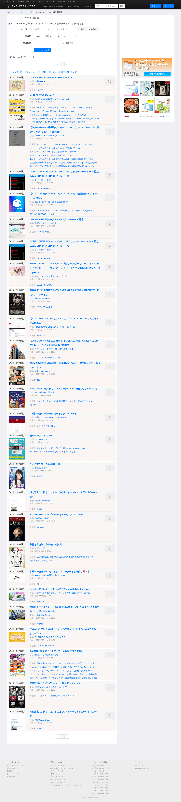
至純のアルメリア (59, 695)
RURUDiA (41, 335)
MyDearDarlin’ (61, 144)
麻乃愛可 (42, 214)
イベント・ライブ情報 (25, 12)
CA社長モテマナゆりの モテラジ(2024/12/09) (53, 413)
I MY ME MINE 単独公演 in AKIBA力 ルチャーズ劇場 (56, 219)
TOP (9, 12)
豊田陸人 (90, 557)
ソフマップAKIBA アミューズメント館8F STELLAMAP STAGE (62, 593)
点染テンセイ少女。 (46, 448)
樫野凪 (40, 476)
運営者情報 (11, 768)
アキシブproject (44, 357)
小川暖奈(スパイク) (46, 560)
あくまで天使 (73, 671)
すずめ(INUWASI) (57, 118)
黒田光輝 (49, 557)
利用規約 (10, 771)
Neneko (40, 601)
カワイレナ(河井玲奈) (87, 162)
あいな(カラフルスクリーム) (42, 159)
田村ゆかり (53, 774)
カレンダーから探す (88, 29)
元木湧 (65, 557)
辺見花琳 (48, 122)
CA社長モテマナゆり (46, 426)
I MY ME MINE (43, 232)
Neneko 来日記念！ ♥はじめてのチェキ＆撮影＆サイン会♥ (60, 589)
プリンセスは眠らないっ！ (41, 674)
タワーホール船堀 (43, 180)
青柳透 (40, 509)
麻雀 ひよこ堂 (41, 468)
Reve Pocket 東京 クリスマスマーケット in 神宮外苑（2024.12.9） (64, 388)
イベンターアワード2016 (100, 785)
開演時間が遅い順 (69, 72)
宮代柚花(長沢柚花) (58, 166)
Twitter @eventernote (141, 768)
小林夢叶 (72, 210)
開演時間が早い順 (51, 72)
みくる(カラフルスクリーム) (66, 151)
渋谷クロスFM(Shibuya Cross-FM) (50, 417)
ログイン (168, 6)
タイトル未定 (46, 111)
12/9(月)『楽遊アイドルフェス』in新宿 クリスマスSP (57, 651)
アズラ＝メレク (44, 695)
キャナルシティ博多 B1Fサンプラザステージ (55, 276)
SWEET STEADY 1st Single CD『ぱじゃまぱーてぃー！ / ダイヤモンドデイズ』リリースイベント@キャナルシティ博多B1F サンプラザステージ (65, 268)
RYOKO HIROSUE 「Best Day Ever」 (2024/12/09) (56, 514)
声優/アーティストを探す (58, 765)
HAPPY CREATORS (46, 646)
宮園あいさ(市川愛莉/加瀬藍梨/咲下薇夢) (69, 678)
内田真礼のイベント (56, 776)
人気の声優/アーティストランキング (62, 768)
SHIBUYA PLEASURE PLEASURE (50, 637)
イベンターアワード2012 (100, 774)
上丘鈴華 (63, 210)
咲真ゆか (92, 159)
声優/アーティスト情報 (53, 6)
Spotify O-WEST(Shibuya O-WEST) (50, 136)
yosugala (70, 111)
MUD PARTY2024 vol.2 (42, 95)
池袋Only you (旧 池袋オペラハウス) (51, 687)
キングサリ (95, 107)
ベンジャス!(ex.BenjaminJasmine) (70, 448)
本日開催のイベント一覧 (100, 768)
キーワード (26, 29)
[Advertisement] (147, 36)
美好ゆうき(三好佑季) (39, 166)
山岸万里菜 (81, 401)
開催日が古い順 (15, 72)
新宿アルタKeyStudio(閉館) (47, 655)
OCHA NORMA (43, 188)
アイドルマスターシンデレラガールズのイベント (66, 785)
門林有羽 (41, 663)
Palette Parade (59, 111)
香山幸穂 (73, 674)
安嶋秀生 (73, 557)
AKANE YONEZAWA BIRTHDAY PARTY (51, 77)
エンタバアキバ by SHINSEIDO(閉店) (51, 202)
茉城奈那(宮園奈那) (76, 166)
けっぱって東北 (89, 663)
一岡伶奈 (72, 401)
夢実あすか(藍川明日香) (66, 159)
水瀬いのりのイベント (57, 779)
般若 (39, 380)
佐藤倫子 (56, 122)
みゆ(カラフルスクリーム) (41, 155)
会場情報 (87, 6)
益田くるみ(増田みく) (85, 210)
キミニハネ (62, 671)
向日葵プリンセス (38, 671)
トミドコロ (50, 663)
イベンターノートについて (16, 765)
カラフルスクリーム (46, 144)
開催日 (28, 36)
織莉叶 (33, 405)
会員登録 (156, 6)
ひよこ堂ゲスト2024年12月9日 (45, 464)
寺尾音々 (73, 122)
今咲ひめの (45, 678)
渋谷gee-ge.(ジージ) (44, 81)
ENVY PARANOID (45, 307)
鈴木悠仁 (81, 557)
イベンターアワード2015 (100, 782)
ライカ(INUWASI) (78, 115)
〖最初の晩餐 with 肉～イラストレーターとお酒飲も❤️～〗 (60, 571)
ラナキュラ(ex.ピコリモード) (43, 115)
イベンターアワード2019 (100, 793)
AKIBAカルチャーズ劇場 (45, 223)
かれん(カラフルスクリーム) (68, 148)
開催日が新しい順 (32, 72)
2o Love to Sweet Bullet (40, 451)
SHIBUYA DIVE (41, 439)
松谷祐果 (51, 214)
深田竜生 (41, 557)
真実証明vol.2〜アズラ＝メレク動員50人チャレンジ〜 (57, 683)
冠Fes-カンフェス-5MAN (42, 435)
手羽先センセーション (67, 162)
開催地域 (27, 43)
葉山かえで (52, 162)
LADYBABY (56, 357)
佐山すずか (90, 166)
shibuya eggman (42, 371)
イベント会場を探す (99, 771)
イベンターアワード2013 (100, 776)
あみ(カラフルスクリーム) (41, 151)
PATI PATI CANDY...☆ (53, 667)
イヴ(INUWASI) (36, 122)
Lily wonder (51, 671)
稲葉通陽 (34, 560)
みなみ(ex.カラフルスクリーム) (67, 155)
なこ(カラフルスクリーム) (80, 144)
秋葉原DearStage (42, 500)
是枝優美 (34, 162)
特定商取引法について (15, 776)
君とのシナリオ (69, 451)
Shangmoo (34, 111)
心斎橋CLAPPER (42, 298)
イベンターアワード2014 (100, 779)
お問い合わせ (139, 765)
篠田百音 (82, 122)
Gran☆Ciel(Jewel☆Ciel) (48, 210)
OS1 (90, 671)
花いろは (60, 663)
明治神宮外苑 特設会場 (45, 392)
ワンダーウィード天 (73, 663)
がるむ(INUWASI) (73, 118)
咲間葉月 (90, 401)
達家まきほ (92, 678)
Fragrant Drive (36, 667)
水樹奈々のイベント (56, 771)
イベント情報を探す (99, 765)
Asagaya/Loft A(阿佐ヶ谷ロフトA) (50, 575)
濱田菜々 (42, 162)
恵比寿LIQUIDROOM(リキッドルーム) (52, 99)
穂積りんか (35, 678)
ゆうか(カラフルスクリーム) (42, 148)
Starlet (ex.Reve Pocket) (48, 401)
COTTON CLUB (42, 518)
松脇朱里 (63, 401)
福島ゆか (84, 671)
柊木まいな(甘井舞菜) (87, 674)
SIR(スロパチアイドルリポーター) (78, 667)
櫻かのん (34, 214)
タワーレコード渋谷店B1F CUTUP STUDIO (54, 349)
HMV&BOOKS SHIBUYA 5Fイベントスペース (55, 327)
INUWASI (41, 107)
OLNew (70, 107)
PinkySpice (56, 451)
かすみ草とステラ (82, 107)
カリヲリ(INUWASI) (91, 118)
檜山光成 (58, 557)
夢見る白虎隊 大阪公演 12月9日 (46, 544)
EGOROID (72, 695)
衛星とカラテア (59, 107)
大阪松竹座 (40, 548)
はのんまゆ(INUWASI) (39, 118)
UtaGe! (49, 107)
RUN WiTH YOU (61, 674)
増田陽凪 (65, 122)
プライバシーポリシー (15, 774)
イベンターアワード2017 (100, 788)
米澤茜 (40, 90)
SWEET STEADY (44, 285)
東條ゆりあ (82, 159)
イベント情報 (73, 6)
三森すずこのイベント (57, 782)
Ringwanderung (63, 115)
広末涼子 (41, 527)
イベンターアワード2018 (100, 791)
